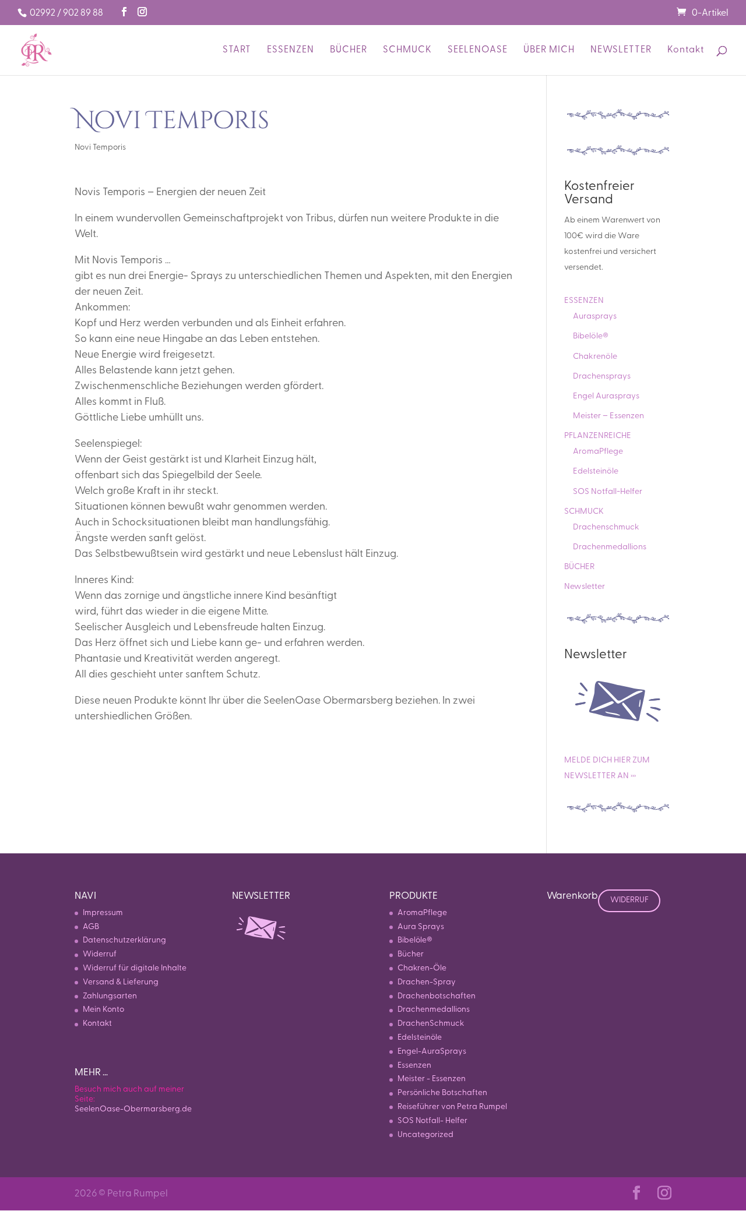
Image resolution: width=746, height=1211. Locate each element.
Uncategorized (425, 1135)
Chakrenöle (595, 356)
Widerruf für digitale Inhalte (134, 968)
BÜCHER (348, 50)
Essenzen (414, 1065)
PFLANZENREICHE (597, 436)
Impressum (103, 913)
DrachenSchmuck (430, 1023)
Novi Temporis (100, 147)
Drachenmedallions (609, 547)
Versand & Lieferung (121, 982)
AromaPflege (598, 451)
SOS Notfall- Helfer (432, 1121)
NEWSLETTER (621, 50)
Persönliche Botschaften (442, 1093)
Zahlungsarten (110, 996)
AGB (91, 927)
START (237, 50)
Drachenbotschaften (436, 996)
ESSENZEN (290, 50)
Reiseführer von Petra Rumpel (452, 1107)
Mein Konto (103, 1009)
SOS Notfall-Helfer (607, 492)
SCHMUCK (407, 50)
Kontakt (685, 50)
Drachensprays (602, 376)
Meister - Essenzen (431, 1079)
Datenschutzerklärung (124, 940)
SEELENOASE (478, 50)
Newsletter (584, 586)
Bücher (410, 954)
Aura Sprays (420, 927)
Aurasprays (595, 316)
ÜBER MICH (549, 50)
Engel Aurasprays (606, 396)
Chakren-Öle (421, 968)
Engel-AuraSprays (431, 1051)
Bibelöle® (590, 336)
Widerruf (100, 954)
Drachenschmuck (606, 527)
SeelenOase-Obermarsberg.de (133, 1109)
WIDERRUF (629, 900)
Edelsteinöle (595, 471)
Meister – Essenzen (608, 416)
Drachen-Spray (426, 982)
